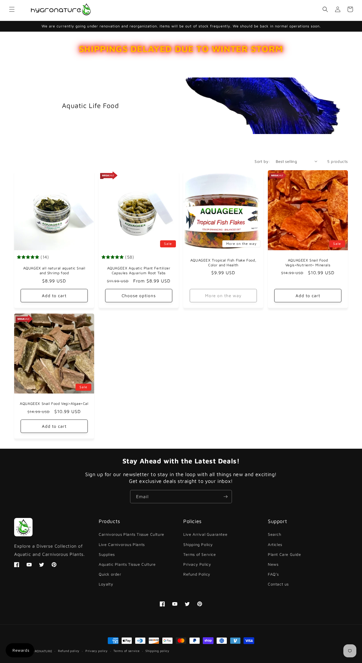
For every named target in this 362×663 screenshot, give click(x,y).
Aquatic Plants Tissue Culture (127, 564)
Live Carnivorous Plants (122, 544)
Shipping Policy (198, 544)
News (273, 564)
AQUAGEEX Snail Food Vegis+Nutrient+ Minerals (307, 262)
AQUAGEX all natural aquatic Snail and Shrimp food (54, 270)
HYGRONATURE (40, 651)
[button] (12, 9)
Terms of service (126, 651)
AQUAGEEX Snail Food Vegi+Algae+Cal (54, 403)
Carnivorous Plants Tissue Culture (131, 534)
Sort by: (262, 161)
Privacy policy (96, 651)
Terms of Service (199, 554)
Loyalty (106, 584)
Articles (275, 544)
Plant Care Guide (284, 554)
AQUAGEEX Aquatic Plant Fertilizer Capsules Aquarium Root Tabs (139, 270)
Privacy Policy (197, 564)
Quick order (110, 574)
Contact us (278, 584)
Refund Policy (196, 574)
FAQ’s (273, 574)
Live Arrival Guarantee (205, 534)
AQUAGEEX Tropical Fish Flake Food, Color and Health (223, 262)
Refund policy (68, 651)
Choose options (139, 295)
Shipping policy (157, 651)
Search (274, 534)
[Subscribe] (225, 496)
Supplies (107, 554)
